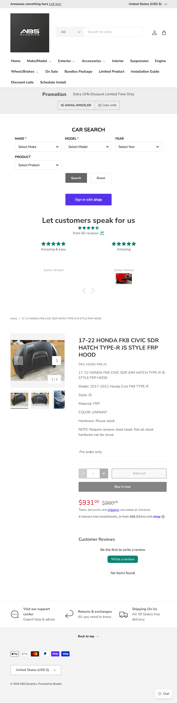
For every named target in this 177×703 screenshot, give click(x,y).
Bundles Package (78, 71)
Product (23, 157)
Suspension (139, 61)
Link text (55, 4)
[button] (164, 32)
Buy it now (123, 486)
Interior (118, 61)
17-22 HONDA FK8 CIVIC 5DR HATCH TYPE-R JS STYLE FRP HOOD (61, 318)
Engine (160, 61)
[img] (88, 228)
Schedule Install (53, 82)
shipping (113, 510)
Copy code (109, 105)
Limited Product (111, 71)
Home (16, 61)
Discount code (22, 82)
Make (19, 138)
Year (119, 138)
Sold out (139, 473)
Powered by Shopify (50, 684)
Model (70, 138)
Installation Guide (145, 71)
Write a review (122, 559)
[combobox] (99, 32)
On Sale (51, 71)
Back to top (86, 636)
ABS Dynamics (28, 684)
